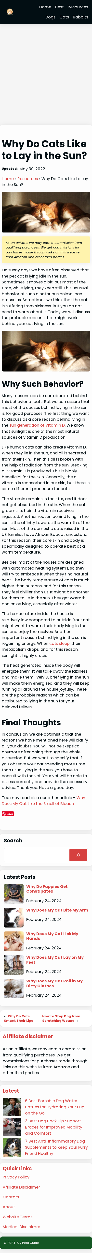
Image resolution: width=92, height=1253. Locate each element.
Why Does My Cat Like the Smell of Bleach (43, 800)
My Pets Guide (28, 1243)
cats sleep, (60, 643)
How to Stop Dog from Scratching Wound (61, 1018)
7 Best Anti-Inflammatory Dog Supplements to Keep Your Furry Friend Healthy (56, 1147)
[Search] (78, 855)
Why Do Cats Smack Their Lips (18, 1018)
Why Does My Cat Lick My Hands (52, 936)
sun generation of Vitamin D (37, 425)
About (9, 1207)
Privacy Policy (16, 1177)
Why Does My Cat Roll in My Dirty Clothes (54, 983)
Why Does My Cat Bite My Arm (57, 910)
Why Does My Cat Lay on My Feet (55, 960)
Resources (27, 179)
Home (8, 179)
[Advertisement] (46, 75)
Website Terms (17, 1217)
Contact (11, 1197)
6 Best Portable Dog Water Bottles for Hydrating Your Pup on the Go (54, 1107)
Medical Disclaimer (21, 1227)
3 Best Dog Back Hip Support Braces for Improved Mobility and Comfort (53, 1127)
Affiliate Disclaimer (21, 1187)
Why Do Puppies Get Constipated (47, 889)
